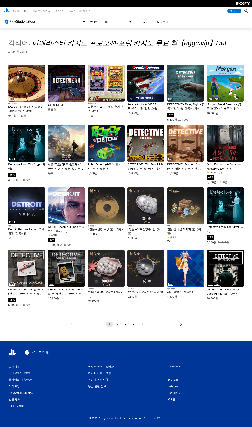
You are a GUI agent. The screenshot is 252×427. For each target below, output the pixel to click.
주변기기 (59, 10)
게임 (35, 10)
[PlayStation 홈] (7, 11)
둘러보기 (162, 22)
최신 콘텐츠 (90, 22)
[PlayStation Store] (20, 21)
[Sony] (243, 6)
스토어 (15, 10)
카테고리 (108, 22)
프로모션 (125, 22)
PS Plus (46, 10)
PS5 (26, 10)
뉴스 (71, 10)
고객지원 (83, 10)
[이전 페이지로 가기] (71, 324)
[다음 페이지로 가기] (181, 324)
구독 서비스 (144, 22)
